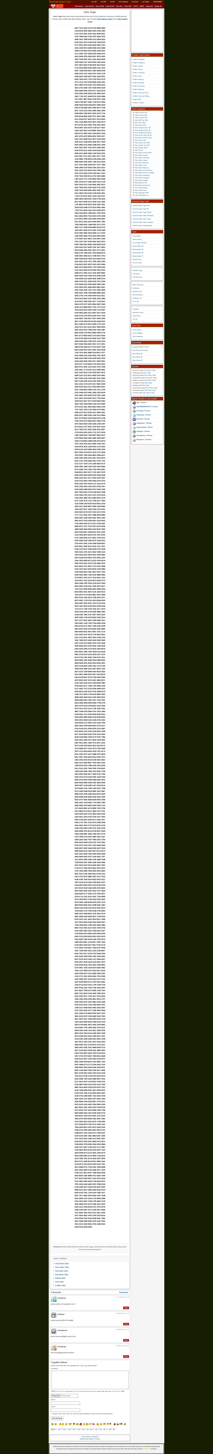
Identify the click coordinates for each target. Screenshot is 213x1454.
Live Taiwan (145, 2)
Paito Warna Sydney (141, 155)
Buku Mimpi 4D (137, 360)
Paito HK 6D (89, 6)
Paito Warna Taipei (104, 19)
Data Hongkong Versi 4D (142, 128)
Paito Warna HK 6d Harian (143, 138)
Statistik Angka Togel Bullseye (142, 225)
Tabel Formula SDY (140, 117)
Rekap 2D (149, 6)
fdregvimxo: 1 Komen (143, 439)
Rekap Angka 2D (138, 246)
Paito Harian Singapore (142, 178)
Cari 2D (135, 319)
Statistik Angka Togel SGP (141, 205)
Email (53, 1406)
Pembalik (136, 309)
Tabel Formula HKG (140, 115)
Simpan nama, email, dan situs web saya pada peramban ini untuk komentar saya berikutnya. (83, 1414)
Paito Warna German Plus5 (143, 170)
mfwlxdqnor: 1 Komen (144, 423)
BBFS (142, 6)
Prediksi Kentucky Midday (141, 96)
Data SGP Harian (140, 123)
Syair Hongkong (138, 336)
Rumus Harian (137, 239)
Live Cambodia (123, 2)
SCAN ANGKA (157, 2)
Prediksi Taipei (60, 1285)
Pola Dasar (136, 274)
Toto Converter (137, 263)
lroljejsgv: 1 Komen (143, 431)
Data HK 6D (110, 6)
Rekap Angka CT (138, 256)
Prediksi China (137, 76)
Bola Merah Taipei (61, 1274)
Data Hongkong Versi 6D (142, 130)
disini (91, 1247)
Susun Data (136, 316)
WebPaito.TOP (146, 1448)
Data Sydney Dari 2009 (142, 143)
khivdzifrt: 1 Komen (143, 419)
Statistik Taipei (60, 1278)
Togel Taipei (59, 1282)
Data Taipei (90, 12)
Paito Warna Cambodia (142, 158)
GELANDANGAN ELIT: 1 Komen (147, 406)
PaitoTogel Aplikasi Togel (60, 1)
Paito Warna (79, 6)
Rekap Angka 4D (138, 253)
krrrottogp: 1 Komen (143, 411)
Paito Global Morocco (141, 195)
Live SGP (103, 2)
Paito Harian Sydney (141, 180)
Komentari (123, 1292)
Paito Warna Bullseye (141, 163)
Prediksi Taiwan (138, 69)
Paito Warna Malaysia (141, 168)
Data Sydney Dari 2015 (142, 145)
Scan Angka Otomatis (140, 243)
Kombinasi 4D (137, 291)
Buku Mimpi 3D (137, 357)
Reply (126, 1308)
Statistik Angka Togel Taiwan (142, 219)
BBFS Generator (138, 285)
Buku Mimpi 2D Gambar (140, 350)
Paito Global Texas (140, 190)
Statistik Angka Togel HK (141, 209)
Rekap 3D (158, 6)
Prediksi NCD (137, 99)
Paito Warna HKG (140, 140)
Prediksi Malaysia (138, 89)
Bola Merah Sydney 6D (142, 185)
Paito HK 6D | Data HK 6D (143, 135)
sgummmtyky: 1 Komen (144, 427)
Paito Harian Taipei (62, 1267)
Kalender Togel (137, 270)
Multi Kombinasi (138, 295)
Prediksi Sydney (138, 66)
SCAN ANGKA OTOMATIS (90, 1437)
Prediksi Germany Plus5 (140, 93)
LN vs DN (136, 301)
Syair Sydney (137, 330)
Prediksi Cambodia (139, 73)
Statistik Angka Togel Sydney (142, 212)
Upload (87, 1391)
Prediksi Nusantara (139, 86)
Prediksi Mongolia (138, 83)
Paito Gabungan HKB (141, 193)
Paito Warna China (140, 165)
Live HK (112, 2)
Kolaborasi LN (137, 298)
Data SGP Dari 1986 (141, 120)
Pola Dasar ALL (138, 277)
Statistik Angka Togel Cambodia (143, 222)
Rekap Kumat (137, 259)
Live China (135, 2)
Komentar (54, 1368)
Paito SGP (127, 6)
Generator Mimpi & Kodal (141, 347)
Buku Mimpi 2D (137, 353)
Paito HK (119, 6)
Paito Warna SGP (140, 125)
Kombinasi (136, 288)
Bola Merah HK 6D (140, 183)
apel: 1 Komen (141, 402)
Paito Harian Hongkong (142, 175)
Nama (53, 1399)
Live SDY (94, 2)
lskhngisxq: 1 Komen (143, 415)
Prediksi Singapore (139, 59)
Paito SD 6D (100, 6)
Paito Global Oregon (141, 188)
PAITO (136, 6)
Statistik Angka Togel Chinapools (143, 215)
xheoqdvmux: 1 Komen (144, 435)
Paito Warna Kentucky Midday (144, 173)
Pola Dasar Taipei (61, 1271)
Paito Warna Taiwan (141, 160)
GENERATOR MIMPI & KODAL (90, 1439)
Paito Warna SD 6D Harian (143, 153)
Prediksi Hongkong (139, 63)
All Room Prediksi (138, 103)
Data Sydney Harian (141, 148)
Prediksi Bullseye (138, 79)
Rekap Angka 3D (138, 249)
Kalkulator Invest (138, 312)
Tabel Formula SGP (140, 112)
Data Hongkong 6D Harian (142, 133)
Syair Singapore (138, 333)
